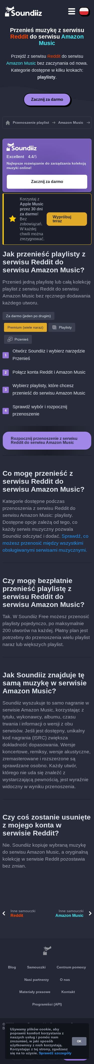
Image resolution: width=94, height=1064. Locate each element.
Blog (12, 967)
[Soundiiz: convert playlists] (47, 951)
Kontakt (68, 992)
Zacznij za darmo (47, 99)
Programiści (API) (47, 1004)
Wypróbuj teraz (62, 219)
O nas (65, 980)
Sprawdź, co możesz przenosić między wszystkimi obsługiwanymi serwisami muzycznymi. (45, 543)
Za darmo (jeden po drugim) (28, 316)
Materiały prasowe (34, 992)
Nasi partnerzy (36, 980)
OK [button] (79, 1041)
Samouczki (36, 967)
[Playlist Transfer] (24, 11)
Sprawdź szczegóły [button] (55, 1053)
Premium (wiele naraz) (25, 327)
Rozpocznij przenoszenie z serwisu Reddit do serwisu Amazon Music (44, 440)
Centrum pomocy (71, 967)
